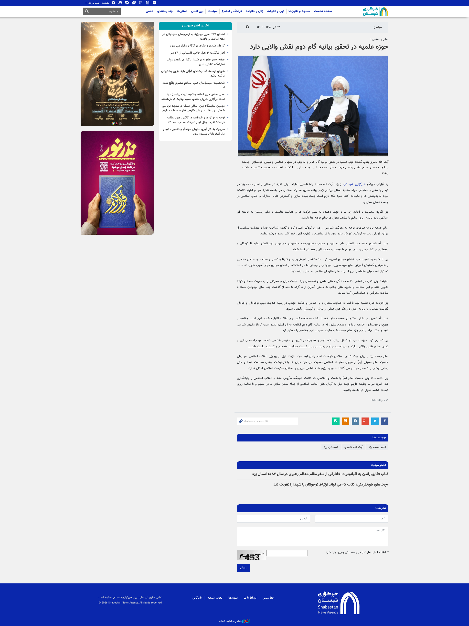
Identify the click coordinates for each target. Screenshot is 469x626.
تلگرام (154, 4)
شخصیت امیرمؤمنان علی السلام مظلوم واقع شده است (193, 85)
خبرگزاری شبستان (354, 184)
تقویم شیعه (215, 597)
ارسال (243, 567)
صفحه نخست (323, 11)
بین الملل (197, 11)
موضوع (377, 26)
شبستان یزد (331, 447)
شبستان (361, 11)
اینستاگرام (141, 4)
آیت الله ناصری (353, 447)
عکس (149, 11)
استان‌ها (182, 11)
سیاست (212, 11)
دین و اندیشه (275, 11)
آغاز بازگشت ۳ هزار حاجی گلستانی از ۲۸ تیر (198, 52)
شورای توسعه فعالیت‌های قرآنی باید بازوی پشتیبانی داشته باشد (193, 73)
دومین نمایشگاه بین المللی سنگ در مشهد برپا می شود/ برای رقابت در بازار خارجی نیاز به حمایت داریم (193, 108)
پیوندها (233, 597)
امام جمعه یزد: (379, 39)
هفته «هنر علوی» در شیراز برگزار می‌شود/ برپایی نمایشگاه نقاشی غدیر (195, 62)
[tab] (195, 26)
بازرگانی (197, 597)
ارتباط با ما (250, 597)
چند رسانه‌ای (165, 11)
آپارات (120, 4)
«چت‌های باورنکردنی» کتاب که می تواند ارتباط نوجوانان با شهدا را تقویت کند (331, 485)
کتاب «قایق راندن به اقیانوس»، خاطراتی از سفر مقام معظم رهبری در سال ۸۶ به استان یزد (320, 474)
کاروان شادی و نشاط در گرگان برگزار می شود (197, 45)
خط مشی (268, 597)
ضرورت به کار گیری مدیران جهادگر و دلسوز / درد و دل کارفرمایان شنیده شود (194, 131)
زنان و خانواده (254, 11)
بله (127, 4)
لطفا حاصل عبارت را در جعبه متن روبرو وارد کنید (357, 552)
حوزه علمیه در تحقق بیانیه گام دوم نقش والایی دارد (319, 47)
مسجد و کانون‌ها (299, 11)
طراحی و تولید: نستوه (230, 621)
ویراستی (134, 4)
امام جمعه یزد (377, 447)
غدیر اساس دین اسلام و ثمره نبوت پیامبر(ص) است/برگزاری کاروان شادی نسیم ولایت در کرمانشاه (193, 97)
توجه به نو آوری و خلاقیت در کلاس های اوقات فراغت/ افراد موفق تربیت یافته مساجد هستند (196, 120)
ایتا (147, 4)
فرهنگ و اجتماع (232, 11)
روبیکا (113, 4)
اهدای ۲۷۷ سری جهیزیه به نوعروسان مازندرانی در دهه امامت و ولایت (193, 36)
